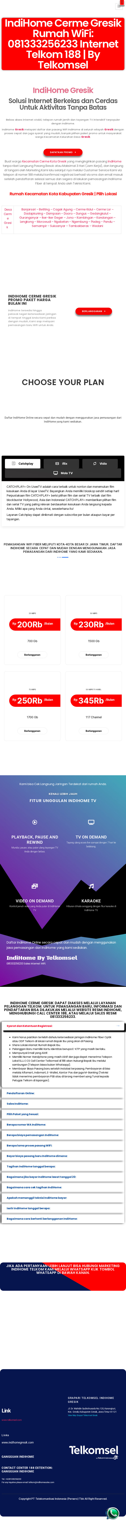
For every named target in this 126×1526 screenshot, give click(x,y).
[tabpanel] (63, 503)
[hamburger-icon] (119, 6)
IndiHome (114, 161)
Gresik (20, 129)
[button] (122, 2)
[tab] (22, 463)
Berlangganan (32, 654)
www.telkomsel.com (11, 1420)
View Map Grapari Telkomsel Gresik (82, 1415)
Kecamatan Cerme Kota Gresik (44, 161)
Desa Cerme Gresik (8, 218)
